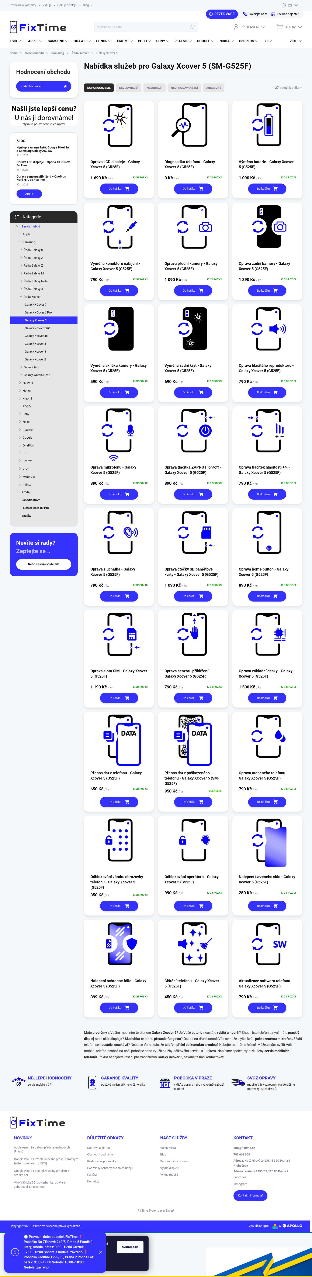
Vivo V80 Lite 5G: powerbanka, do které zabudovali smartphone (39, 1184)
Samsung (29, 242)
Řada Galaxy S (33, 250)
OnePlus (28, 445)
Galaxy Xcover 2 (35, 359)
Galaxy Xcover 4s (36, 336)
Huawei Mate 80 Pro (35, 508)
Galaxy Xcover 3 (35, 351)
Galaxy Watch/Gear (37, 375)
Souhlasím (130, 1247)
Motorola (29, 476)
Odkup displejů (67, 5)
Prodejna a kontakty (23, 5)
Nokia (26, 422)
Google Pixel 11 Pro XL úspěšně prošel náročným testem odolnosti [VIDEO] (46, 1161)
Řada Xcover (32, 296)
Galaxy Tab (31, 367)
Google (27, 437)
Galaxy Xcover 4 (35, 343)
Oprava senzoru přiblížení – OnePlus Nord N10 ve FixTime (41, 178)
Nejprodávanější (184, 87)
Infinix (27, 484)
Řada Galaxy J (33, 289)
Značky (26, 515)
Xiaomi (27, 398)
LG (25, 453)
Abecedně (213, 87)
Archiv (29, 193)
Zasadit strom (31, 500)
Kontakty (93, 1181)
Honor (27, 390)
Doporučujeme (99, 87)
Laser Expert (166, 1210)
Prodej (26, 492)
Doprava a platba (98, 1148)
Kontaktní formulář (250, 1195)
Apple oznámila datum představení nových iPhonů (42, 1149)
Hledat (192, 27)
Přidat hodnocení (32, 86)
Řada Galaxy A (33, 258)
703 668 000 (241, 1154)
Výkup (47, 5)
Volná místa (168, 1148)
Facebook (239, 1177)
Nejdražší (154, 87)
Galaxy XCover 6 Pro (38, 312)
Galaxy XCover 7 (35, 304)
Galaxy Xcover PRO (37, 328)
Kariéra (92, 1174)
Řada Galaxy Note (36, 281)
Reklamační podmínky (101, 1161)
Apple (26, 234)
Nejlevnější (128, 87)
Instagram (240, 1184)
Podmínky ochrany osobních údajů (110, 1168)
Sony (26, 414)
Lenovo (27, 461)
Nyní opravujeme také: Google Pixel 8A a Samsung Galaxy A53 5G (43, 149)
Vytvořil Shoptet (259, 1226)
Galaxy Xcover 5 (35, 320)
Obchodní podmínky (100, 1154)
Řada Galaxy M (34, 273)
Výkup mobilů (169, 1174)
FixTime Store (147, 1210)
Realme (27, 429)
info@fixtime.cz (244, 1148)
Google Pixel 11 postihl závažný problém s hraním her (41, 1173)
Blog (86, 5)
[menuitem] (17, 41)
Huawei (28, 382)
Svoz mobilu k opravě (174, 1161)
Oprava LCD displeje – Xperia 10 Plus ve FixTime (43, 163)
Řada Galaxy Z (33, 265)
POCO (27, 406)
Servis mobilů (31, 226)
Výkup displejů (169, 1168)
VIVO (26, 468)
